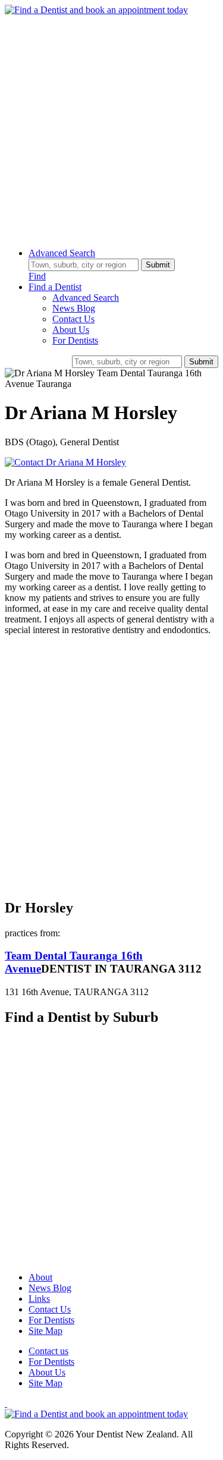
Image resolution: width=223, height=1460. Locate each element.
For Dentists (75, 340)
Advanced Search (62, 253)
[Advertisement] (111, 126)
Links (39, 1299)
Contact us (48, 1351)
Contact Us (73, 319)
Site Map (45, 1331)
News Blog (73, 308)
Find (37, 276)
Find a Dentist (55, 287)
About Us (70, 330)
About (40, 1277)
